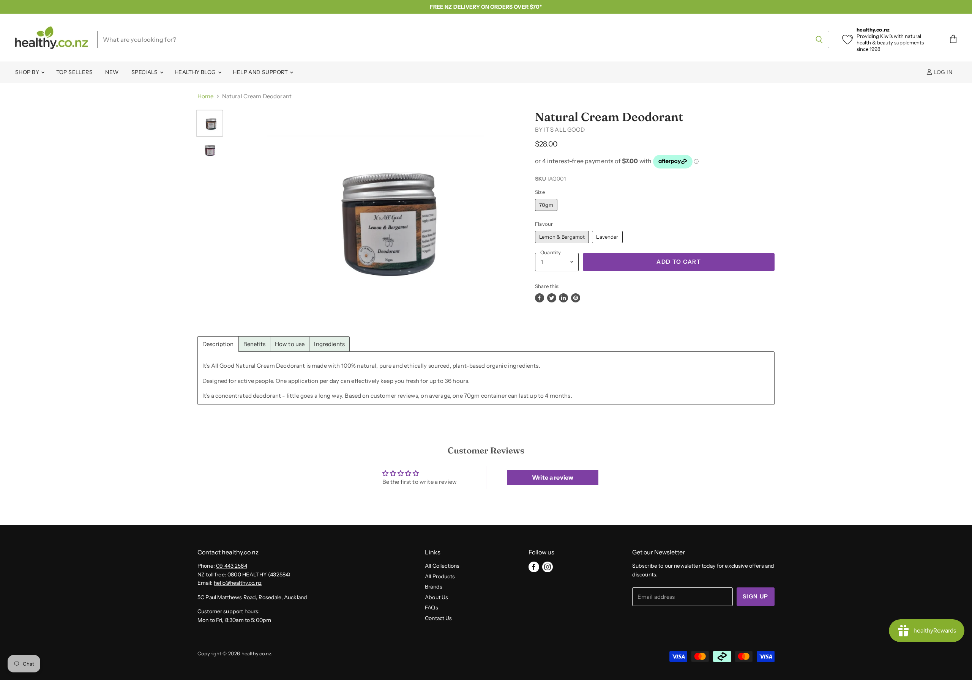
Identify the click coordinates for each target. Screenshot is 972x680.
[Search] (819, 39)
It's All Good (564, 129)
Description (218, 344)
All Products (440, 576)
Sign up (755, 596)
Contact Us (438, 618)
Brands (433, 586)
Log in (942, 72)
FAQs (431, 607)
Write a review (552, 477)
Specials (145, 72)
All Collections (442, 565)
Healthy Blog (196, 72)
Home (205, 96)
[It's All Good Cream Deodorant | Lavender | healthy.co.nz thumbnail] (209, 151)
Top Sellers (74, 72)
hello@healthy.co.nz (238, 582)
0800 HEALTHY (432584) (258, 574)
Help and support (261, 72)
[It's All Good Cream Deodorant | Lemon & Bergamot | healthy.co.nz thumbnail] (209, 123)
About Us (436, 597)
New (111, 72)
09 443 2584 (231, 565)
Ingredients (329, 344)
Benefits (254, 344)
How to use (290, 344)
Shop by (27, 72)
